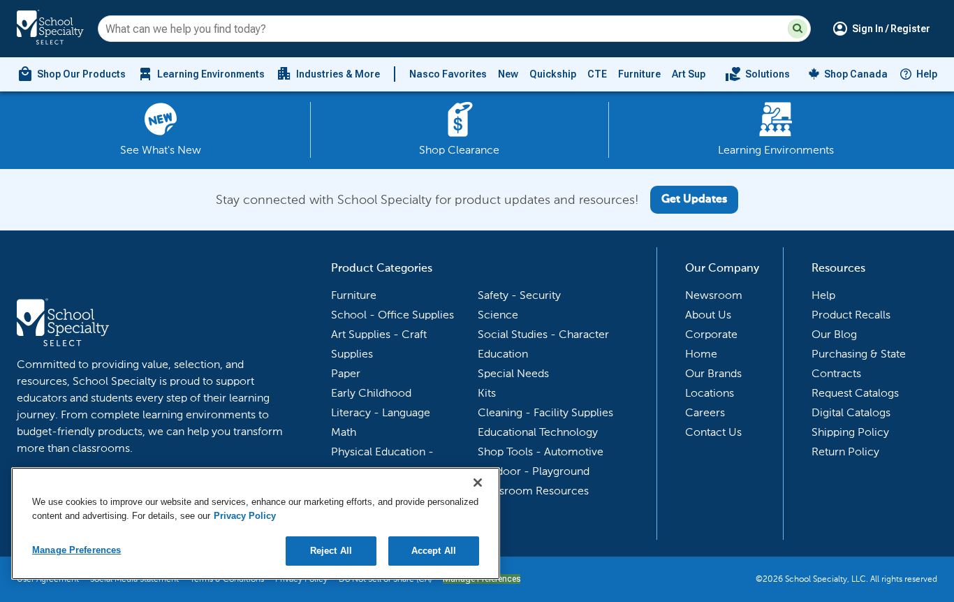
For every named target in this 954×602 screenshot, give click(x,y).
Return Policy (845, 451)
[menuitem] (71, 74)
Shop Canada (856, 74)
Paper (345, 373)
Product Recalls (851, 314)
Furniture (639, 74)
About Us (708, 314)
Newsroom (713, 295)
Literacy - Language (380, 412)
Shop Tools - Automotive (540, 451)
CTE (597, 74)
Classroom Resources (533, 490)
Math (343, 432)
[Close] (477, 482)
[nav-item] (757, 74)
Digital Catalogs (851, 412)
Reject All (331, 550)
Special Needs (513, 373)
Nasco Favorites (448, 74)
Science (498, 314)
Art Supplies (700, 74)
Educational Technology (538, 432)
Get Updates (694, 199)
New (508, 74)
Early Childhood (371, 392)
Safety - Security (519, 295)
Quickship (552, 74)
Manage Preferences (76, 550)
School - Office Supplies (392, 314)
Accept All (433, 550)
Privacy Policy (245, 516)
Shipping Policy (850, 432)
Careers (705, 412)
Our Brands (713, 373)
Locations (709, 392)
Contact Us (713, 432)
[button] (797, 28)
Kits (487, 392)
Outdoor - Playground (533, 471)
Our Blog (834, 334)
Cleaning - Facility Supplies (545, 412)
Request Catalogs (855, 392)
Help (926, 74)
